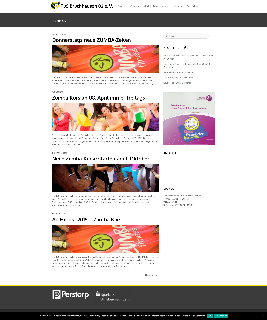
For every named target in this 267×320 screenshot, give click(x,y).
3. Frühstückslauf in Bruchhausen (178, 77)
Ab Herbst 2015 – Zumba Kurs (87, 219)
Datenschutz (192, 6)
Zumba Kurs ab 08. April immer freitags (98, 97)
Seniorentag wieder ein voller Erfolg (179, 72)
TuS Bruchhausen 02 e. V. (86, 6)
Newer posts (152, 275)
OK (210, 316)
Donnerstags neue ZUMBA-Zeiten (91, 40)
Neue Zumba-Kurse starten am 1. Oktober (100, 158)
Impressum (179, 6)
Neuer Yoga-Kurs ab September (177, 83)
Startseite (122, 6)
